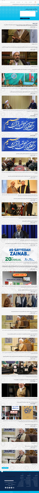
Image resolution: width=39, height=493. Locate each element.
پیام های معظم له (36, 485)
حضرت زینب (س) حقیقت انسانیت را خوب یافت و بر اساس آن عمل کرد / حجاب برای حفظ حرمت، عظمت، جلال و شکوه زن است (21, 243)
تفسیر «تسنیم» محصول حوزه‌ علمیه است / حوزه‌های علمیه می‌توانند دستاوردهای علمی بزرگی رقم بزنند (24, 69)
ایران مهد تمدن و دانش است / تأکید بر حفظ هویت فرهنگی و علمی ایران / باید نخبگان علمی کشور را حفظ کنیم (23, 91)
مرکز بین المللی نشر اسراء (20, 484)
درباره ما (22, 2)
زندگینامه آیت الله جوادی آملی (35, 479)
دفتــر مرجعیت (21, 480)
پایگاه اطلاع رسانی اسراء (28, 480)
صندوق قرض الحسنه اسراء (20, 485)
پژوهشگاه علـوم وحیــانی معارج (27, 479)
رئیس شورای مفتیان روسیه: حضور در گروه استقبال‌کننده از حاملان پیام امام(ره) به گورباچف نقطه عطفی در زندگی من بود (22, 176)
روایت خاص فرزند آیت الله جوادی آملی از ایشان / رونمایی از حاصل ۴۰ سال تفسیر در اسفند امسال (25, 198)
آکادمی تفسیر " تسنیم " (18, 2)
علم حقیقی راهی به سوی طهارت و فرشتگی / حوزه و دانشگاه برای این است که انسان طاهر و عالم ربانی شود (24, 311)
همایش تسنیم (36, 486)
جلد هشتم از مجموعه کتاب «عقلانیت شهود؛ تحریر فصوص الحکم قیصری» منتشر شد (27, 402)
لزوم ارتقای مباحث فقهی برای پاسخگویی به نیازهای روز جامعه (29, 221)
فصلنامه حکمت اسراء (28, 484)
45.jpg (36, 134)
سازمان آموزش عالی (30, 2)
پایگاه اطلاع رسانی (5, 467)
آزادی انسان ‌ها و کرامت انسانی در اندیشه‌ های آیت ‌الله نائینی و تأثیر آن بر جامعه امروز (26, 153)
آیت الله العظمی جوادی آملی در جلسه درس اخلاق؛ (31, 424)
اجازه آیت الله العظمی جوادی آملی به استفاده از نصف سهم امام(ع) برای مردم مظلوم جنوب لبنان (25, 379)
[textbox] (27, 14)
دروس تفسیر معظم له (35, 480)
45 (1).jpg (35, 114)
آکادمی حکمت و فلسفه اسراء (12, 2)
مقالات (30, 485)
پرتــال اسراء (22, 479)
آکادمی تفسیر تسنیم (28, 486)
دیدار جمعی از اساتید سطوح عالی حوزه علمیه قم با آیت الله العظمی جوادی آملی (27, 290)
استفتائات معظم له (36, 484)
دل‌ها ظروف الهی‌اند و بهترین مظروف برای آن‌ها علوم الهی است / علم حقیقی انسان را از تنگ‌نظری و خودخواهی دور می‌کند (22, 334)
